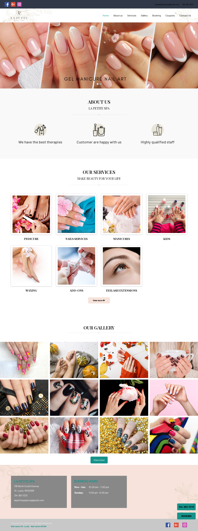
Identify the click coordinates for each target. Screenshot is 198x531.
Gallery (144, 15)
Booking (156, 15)
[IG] (184, 525)
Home (106, 15)
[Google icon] (176, 525)
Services (131, 15)
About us (118, 15)
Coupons (170, 15)
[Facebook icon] (168, 525)
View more (99, 459)
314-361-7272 (187, 4)
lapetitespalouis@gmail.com (167, 4)
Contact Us (185, 15)
